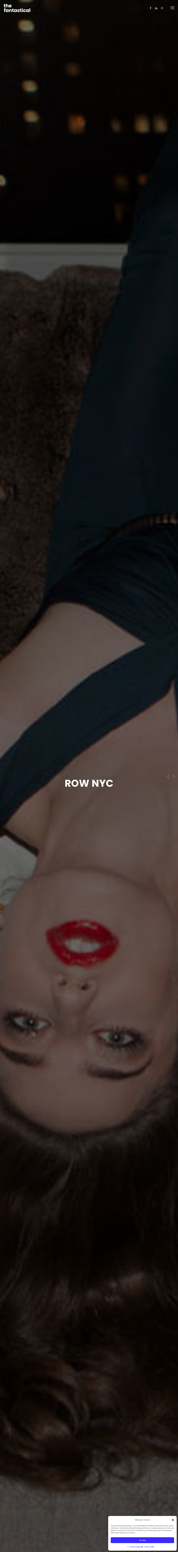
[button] (172, 1520)
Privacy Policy (149, 1547)
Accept (142, 1540)
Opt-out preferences (136, 1547)
